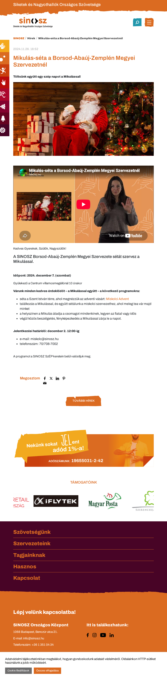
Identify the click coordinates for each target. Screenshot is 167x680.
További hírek (83, 400)
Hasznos (24, 566)
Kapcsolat (26, 578)
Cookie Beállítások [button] (18, 670)
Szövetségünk (32, 532)
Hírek (31, 38)
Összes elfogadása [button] (47, 670)
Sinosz (18, 38)
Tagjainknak (29, 555)
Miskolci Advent (117, 299)
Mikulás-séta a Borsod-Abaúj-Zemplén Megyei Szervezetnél (80, 38)
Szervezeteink (32, 543)
